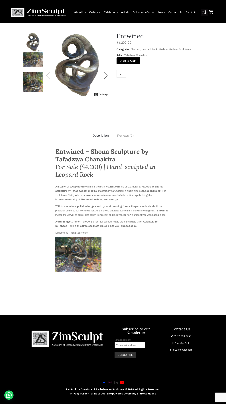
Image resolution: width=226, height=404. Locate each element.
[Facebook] (104, 382)
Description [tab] (100, 135)
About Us (80, 12)
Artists (125, 12)
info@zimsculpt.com (180, 349)
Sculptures (185, 49)
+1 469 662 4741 (181, 343)
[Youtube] (122, 382)
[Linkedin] (116, 382)
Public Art (192, 12)
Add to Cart (128, 60)
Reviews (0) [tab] (125, 135)
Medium (163, 49)
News (161, 12)
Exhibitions (111, 12)
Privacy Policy (79, 393)
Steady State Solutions (141, 393)
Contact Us (175, 12)
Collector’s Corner (144, 12)
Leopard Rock (149, 49)
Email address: (123, 340)
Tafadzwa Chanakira (135, 55)
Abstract (136, 49)
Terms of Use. (97, 393)
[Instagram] (110, 382)
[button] (106, 75)
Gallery (93, 12)
